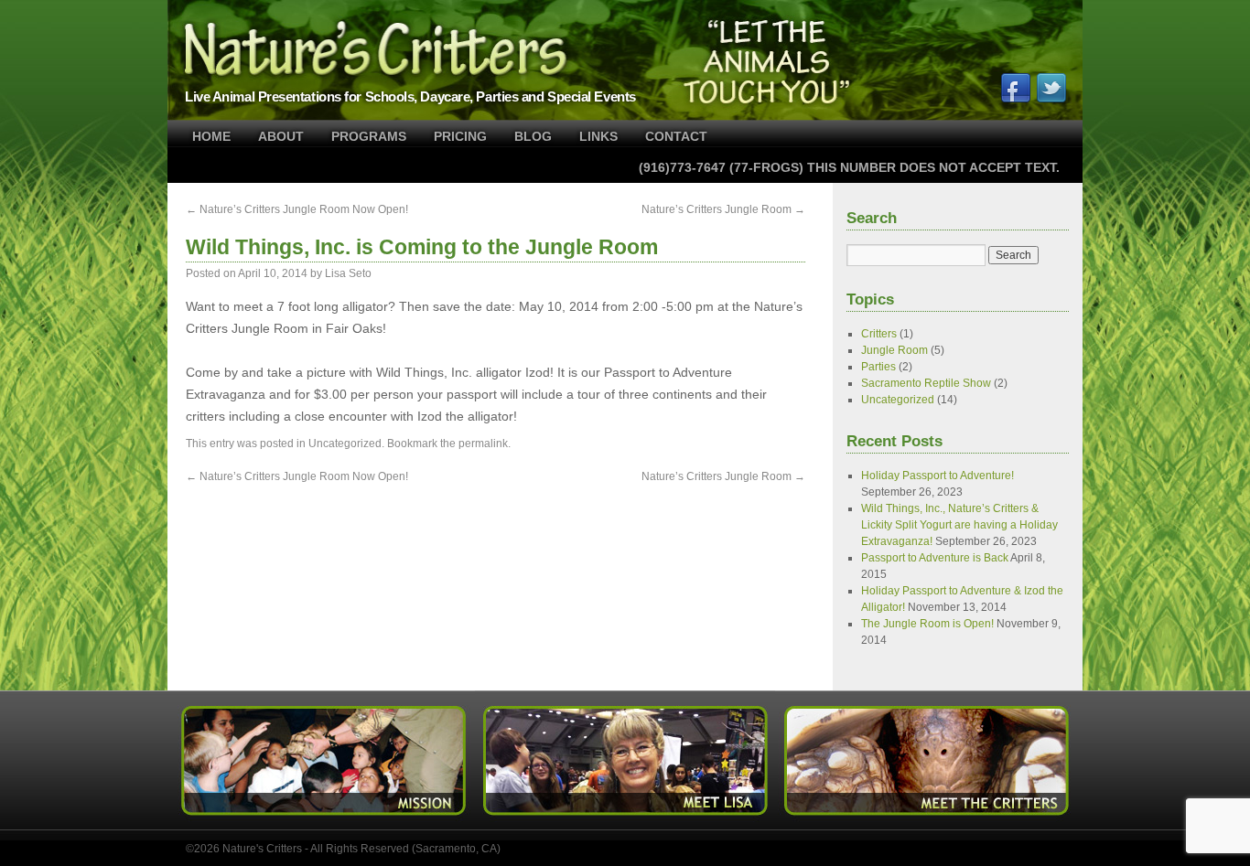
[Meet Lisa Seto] (625, 818)
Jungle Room (894, 350)
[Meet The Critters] (925, 818)
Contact (676, 136)
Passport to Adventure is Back (934, 557)
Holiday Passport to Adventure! (937, 475)
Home (211, 136)
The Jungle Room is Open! (927, 623)
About (281, 136)
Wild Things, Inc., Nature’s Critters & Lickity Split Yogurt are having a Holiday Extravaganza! (959, 525)
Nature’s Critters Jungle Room (723, 209)
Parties (878, 366)
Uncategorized (345, 443)
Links (598, 136)
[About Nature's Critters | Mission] (325, 818)
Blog (533, 136)
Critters (879, 333)
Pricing (460, 136)
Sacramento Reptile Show (926, 383)
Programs (368, 136)
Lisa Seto (348, 273)
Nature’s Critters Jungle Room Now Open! (297, 209)
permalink (483, 443)
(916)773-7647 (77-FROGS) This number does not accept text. (849, 167)
